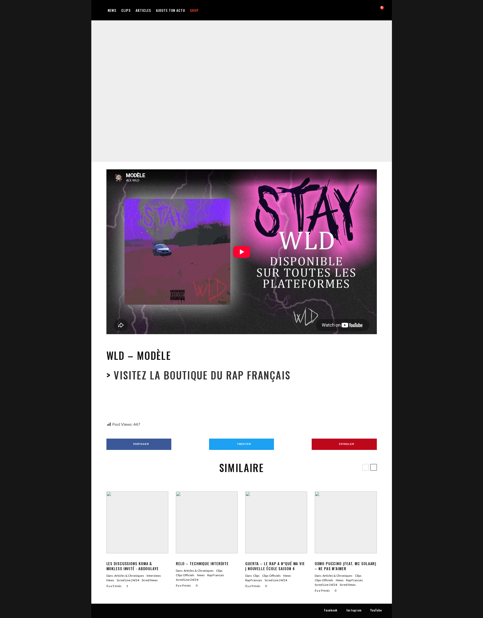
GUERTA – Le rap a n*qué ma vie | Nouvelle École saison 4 (275, 566)
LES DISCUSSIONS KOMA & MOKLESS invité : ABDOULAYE (132, 566)
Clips (126, 10)
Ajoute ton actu (170, 10)
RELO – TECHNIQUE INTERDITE (202, 563)
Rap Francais (229, 88)
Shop (194, 10)
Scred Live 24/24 (251, 88)
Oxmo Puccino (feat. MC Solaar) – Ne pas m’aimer (345, 566)
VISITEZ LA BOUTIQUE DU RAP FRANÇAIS (200, 374)
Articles (143, 10)
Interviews (154, 575)
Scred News (150, 580)
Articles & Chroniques (129, 575)
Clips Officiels (185, 575)
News (112, 10)
